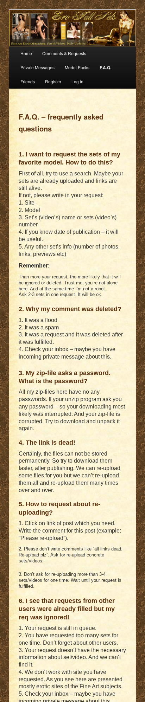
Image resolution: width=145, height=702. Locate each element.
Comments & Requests (64, 53)
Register (53, 81)
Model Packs (77, 67)
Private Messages (37, 67)
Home (26, 53)
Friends (27, 81)
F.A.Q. (105, 67)
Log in (77, 81)
